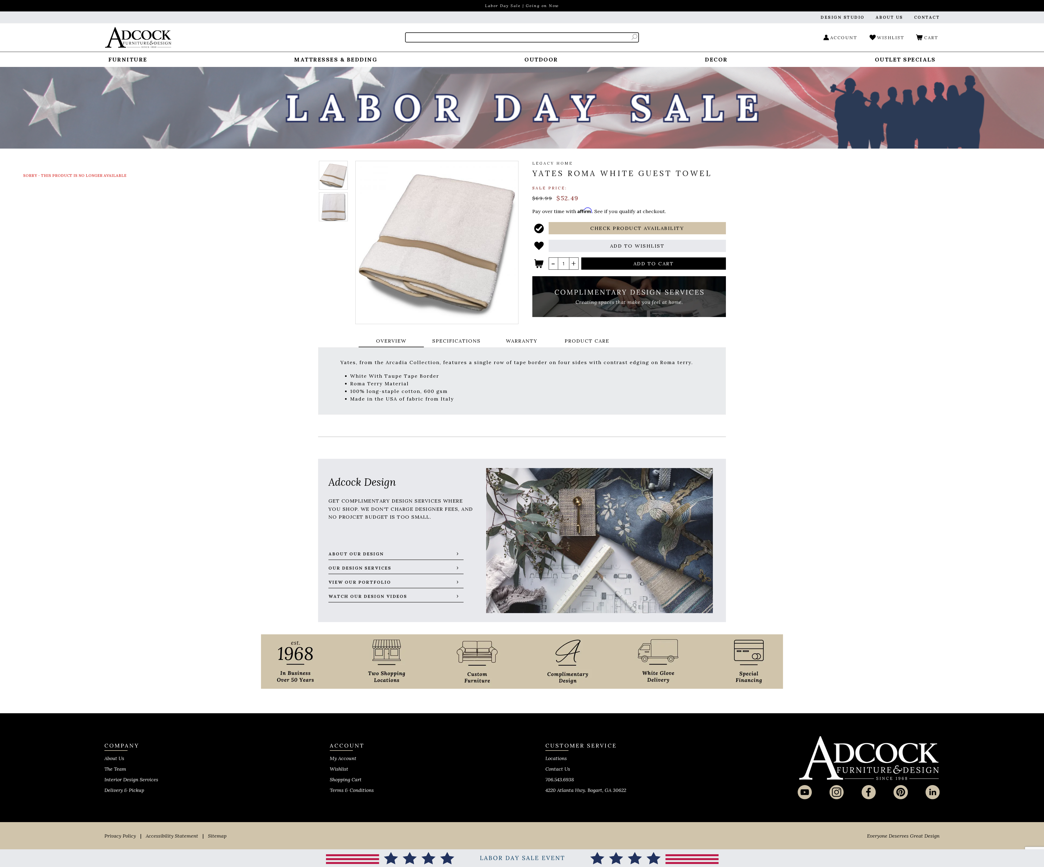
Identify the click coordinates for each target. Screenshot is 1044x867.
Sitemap (217, 836)
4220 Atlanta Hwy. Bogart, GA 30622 (585, 790)
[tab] (391, 341)
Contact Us (557, 769)
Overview (391, 341)
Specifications (456, 341)
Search (634, 37)
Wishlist (339, 769)
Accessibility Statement (172, 836)
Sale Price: (549, 187)
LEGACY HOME (552, 163)
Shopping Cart (346, 779)
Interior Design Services (131, 779)
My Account (343, 758)
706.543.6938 (559, 779)
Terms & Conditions (352, 790)
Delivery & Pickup (124, 790)
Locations (556, 758)
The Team (115, 769)
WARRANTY (521, 341)
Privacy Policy (120, 836)
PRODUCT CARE (587, 341)
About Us (114, 758)
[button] (637, 228)
